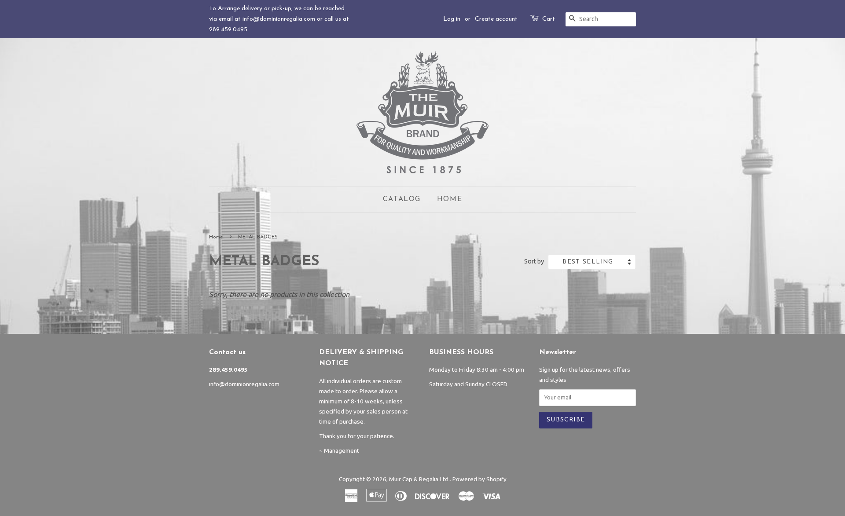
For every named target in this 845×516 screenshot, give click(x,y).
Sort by (534, 261)
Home (449, 199)
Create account (496, 19)
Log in (451, 19)
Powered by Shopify (479, 479)
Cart (548, 19)
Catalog (402, 199)
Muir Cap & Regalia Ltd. (419, 479)
